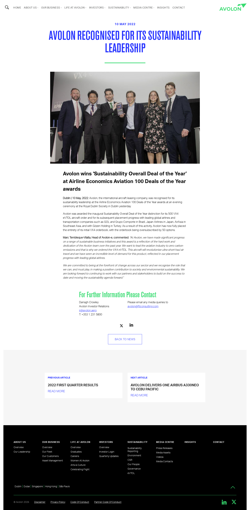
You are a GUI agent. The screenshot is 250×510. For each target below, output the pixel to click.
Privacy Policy (58, 501)
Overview (19, 447)
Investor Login (106, 451)
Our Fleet (47, 451)
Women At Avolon (80, 460)
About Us (30, 7)
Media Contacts (164, 461)
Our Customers (50, 456)
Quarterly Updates (109, 456)
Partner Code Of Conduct (107, 501)
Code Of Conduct (79, 501)
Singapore (37, 486)
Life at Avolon (74, 7)
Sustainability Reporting (135, 450)
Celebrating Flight (80, 469)
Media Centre (143, 7)
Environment (134, 455)
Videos (159, 456)
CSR (130, 459)
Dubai (27, 486)
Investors (96, 7)
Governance (134, 468)
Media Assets (163, 452)
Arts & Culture (78, 464)
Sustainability (118, 7)
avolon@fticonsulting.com (143, 306)
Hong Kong (51, 486)
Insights (163, 7)
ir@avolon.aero (88, 310)
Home (17, 7)
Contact (178, 7)
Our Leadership (22, 451)
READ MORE (56, 391)
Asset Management (52, 460)
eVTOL (131, 473)
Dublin (18, 486)
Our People (134, 464)
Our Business (50, 7)
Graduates (76, 451)
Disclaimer (39, 501)
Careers (75, 456)
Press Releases (164, 448)
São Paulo (64, 486)
